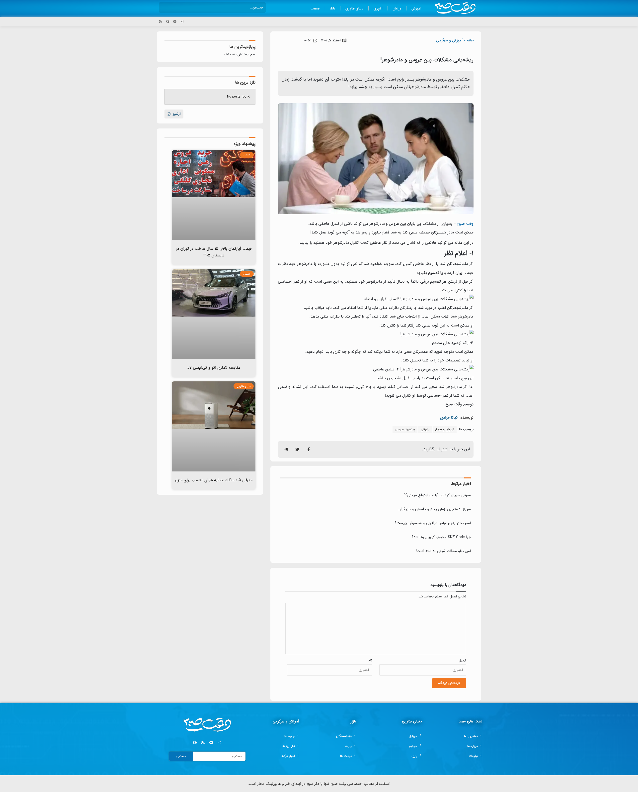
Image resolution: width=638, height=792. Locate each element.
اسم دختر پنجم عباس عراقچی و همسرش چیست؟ (433, 523)
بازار (332, 8)
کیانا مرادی (449, 417)
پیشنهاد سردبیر (405, 429)
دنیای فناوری (354, 8)
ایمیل (462, 660)
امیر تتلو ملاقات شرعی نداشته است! (443, 551)
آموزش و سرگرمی (449, 40)
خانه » (469, 40)
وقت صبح (465, 224)
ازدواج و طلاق (444, 429)
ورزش (397, 8)
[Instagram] (182, 21)
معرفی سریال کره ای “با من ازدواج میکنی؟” (437, 495)
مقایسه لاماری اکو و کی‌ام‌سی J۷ (213, 367)
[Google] (167, 21)
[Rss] (160, 21)
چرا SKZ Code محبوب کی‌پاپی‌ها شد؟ (441, 537)
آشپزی (378, 8)
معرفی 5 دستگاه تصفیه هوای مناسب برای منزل (213, 480)
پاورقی (425, 429)
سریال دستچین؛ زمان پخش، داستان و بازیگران (435, 509)
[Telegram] (174, 21)
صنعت (315, 8)
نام (370, 660)
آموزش (416, 8)
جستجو (181, 756)
